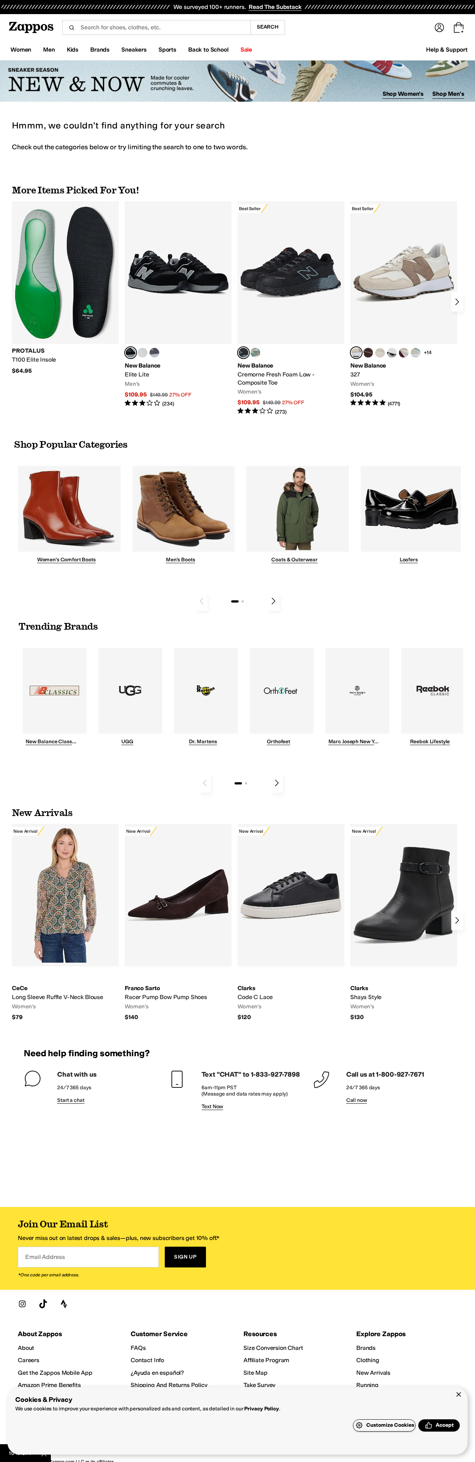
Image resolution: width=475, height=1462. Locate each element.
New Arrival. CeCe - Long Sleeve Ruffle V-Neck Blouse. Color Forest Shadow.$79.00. (65, 922)
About (26, 1347)
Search (268, 27)
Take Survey (259, 1384)
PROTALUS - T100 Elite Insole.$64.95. (65, 288)
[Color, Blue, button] (142, 353)
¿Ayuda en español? (157, 1372)
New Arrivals (373, 1372)
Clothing (367, 1360)
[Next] (457, 301)
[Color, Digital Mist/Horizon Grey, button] (392, 353)
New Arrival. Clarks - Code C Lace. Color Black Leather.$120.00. (291, 922)
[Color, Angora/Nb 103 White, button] (416, 353)
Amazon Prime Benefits (49, 1384)
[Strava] (64, 1304)
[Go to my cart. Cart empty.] (458, 27)
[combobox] (156, 27)
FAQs (138, 1347)
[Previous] (201, 601)
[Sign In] (439, 27)
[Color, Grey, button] (154, 353)
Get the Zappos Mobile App (55, 1372)
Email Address (45, 1256)
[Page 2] (243, 601)
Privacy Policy (261, 1409)
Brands (366, 1347)
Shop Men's (448, 93)
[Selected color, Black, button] (131, 353)
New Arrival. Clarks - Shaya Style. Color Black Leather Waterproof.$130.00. (403, 922)
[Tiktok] (43, 1304)
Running (367, 1384)
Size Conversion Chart (273, 1347)
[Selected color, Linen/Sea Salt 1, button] (356, 353)
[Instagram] (22, 1304)
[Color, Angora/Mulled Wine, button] (404, 353)
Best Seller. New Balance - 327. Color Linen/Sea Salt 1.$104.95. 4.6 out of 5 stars (403, 304)
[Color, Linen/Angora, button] (380, 353)
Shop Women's (403, 93)
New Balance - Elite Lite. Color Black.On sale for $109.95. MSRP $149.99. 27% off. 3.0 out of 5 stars (178, 304)
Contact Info (147, 1360)
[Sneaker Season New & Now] (237, 81)
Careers (28, 1360)
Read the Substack (275, 6)
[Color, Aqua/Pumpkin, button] (255, 353)
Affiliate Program (266, 1360)
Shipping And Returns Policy (169, 1384)
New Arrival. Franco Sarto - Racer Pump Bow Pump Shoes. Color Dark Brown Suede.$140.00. (178, 922)
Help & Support (447, 49)
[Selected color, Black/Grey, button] (243, 353)
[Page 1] (235, 601)
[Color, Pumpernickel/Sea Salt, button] (368, 353)
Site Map (255, 1372)
